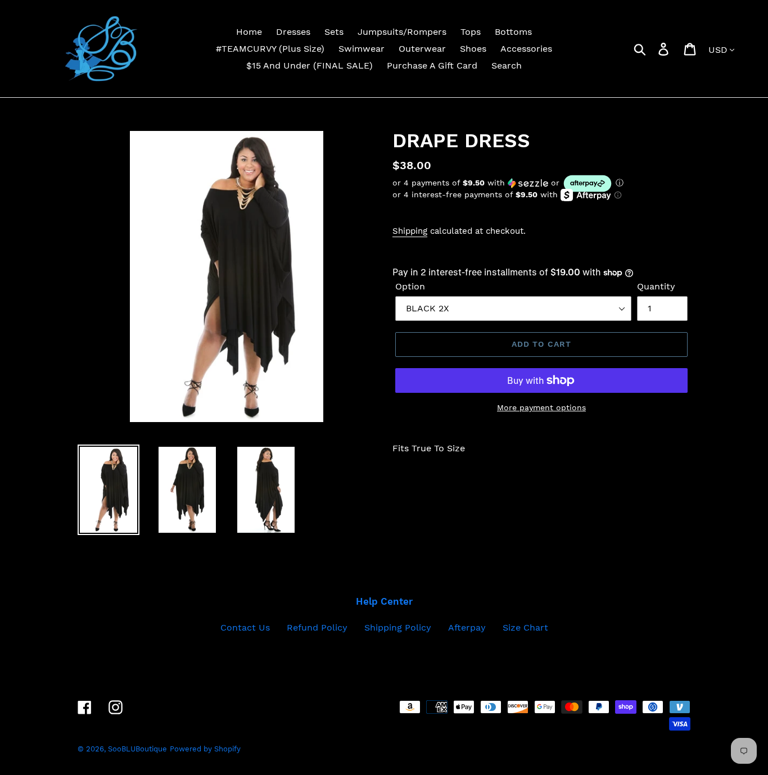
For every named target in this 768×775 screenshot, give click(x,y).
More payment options (541, 407)
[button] (541, 183)
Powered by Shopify (205, 749)
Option (410, 286)
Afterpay (467, 627)
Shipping (409, 231)
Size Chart (525, 627)
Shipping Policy (397, 627)
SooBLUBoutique (137, 749)
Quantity (656, 286)
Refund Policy (317, 627)
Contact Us (245, 627)
